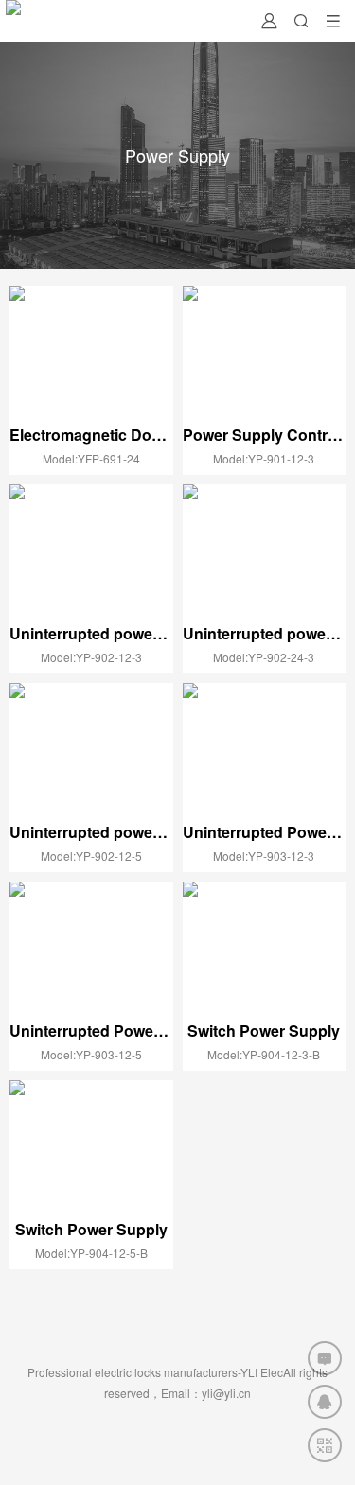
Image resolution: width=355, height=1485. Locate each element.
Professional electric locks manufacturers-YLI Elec (155, 1372)
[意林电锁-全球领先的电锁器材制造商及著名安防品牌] (13, 21)
